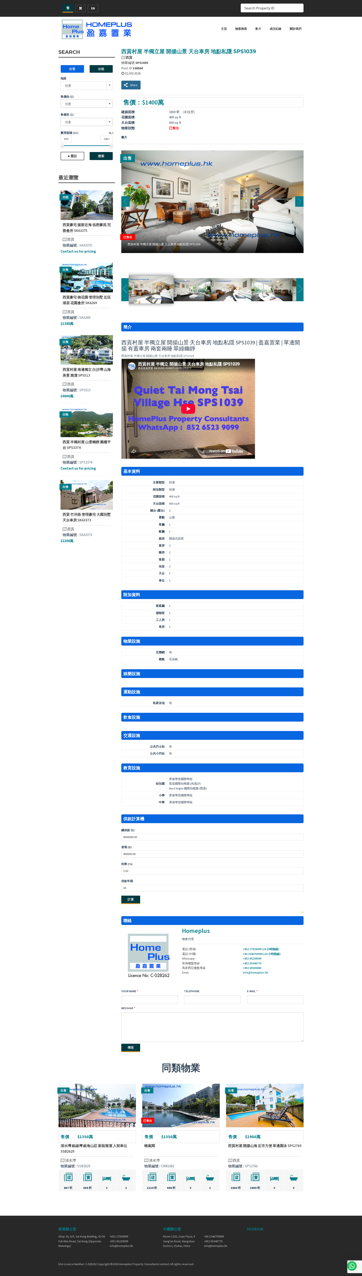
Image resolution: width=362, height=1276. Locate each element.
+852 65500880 (252, 968)
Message (127, 1008)
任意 (68, 86)
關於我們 (295, 29)
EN (93, 8)
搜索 (101, 156)
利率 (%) (126, 864)
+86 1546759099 (214, 1236)
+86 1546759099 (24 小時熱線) (262, 954)
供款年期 (127, 881)
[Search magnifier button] (299, 8)
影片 (258, 29)
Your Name (128, 991)
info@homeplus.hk (255, 972)
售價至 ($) (67, 114)
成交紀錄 (275, 29)
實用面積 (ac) (69, 133)
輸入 (111, 132)
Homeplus (196, 931)
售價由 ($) (67, 96)
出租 (101, 69)
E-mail (251, 991)
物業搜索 (241, 29)
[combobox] (87, 104)
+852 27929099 (119, 1236)
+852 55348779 (252, 963)
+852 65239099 (252, 958)
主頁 (224, 29)
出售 (72, 69)
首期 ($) (126, 847)
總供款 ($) (127, 830)
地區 (63, 78)
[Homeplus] (97, 29)
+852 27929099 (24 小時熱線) (261, 949)
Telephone (191, 991)
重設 (74, 156)
